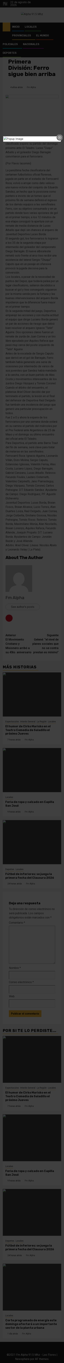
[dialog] (32, 139)
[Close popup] (59, 137)
